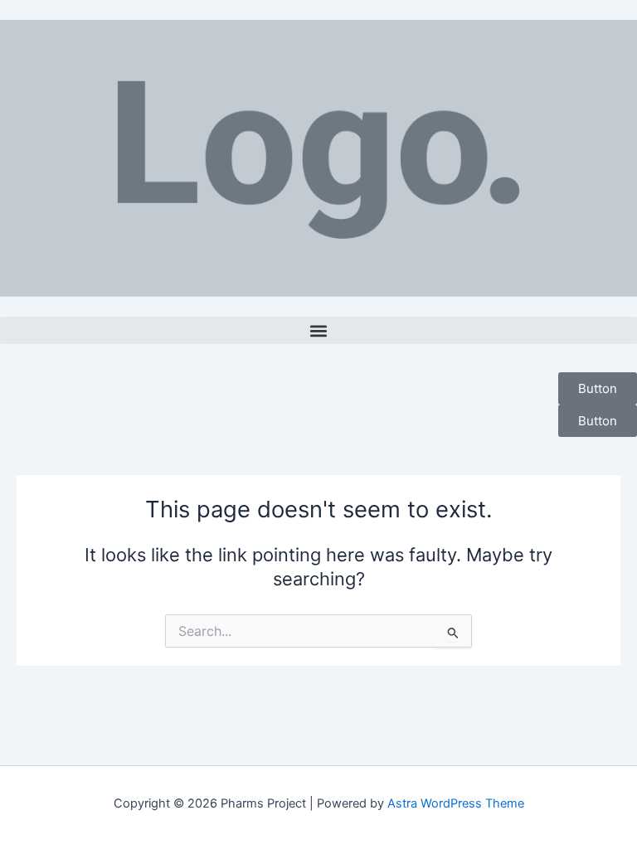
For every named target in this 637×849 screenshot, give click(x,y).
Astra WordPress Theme (455, 803)
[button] (318, 330)
